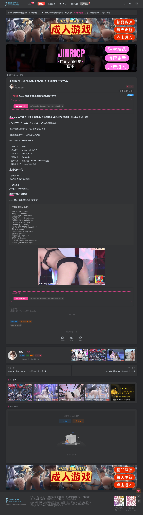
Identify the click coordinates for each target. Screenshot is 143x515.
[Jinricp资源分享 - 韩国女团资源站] (13, 500)
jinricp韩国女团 (72, 499)
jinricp (32, 497)
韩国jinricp (61, 499)
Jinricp (30, 3)
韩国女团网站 (41, 497)
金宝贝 (17, 85)
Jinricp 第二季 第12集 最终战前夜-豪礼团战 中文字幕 (38, 81)
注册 (79, 421)
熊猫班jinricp (51, 499)
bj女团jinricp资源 (39, 499)
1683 (23, 355)
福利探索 (74, 4)
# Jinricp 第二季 (16, 325)
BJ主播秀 (51, 4)
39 (32, 355)
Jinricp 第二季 (26, 321)
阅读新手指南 (78, 13)
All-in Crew (63, 4)
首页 (10, 75)
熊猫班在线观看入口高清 (56, 497)
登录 (66, 421)
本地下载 (22, 106)
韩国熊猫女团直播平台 (73, 497)
